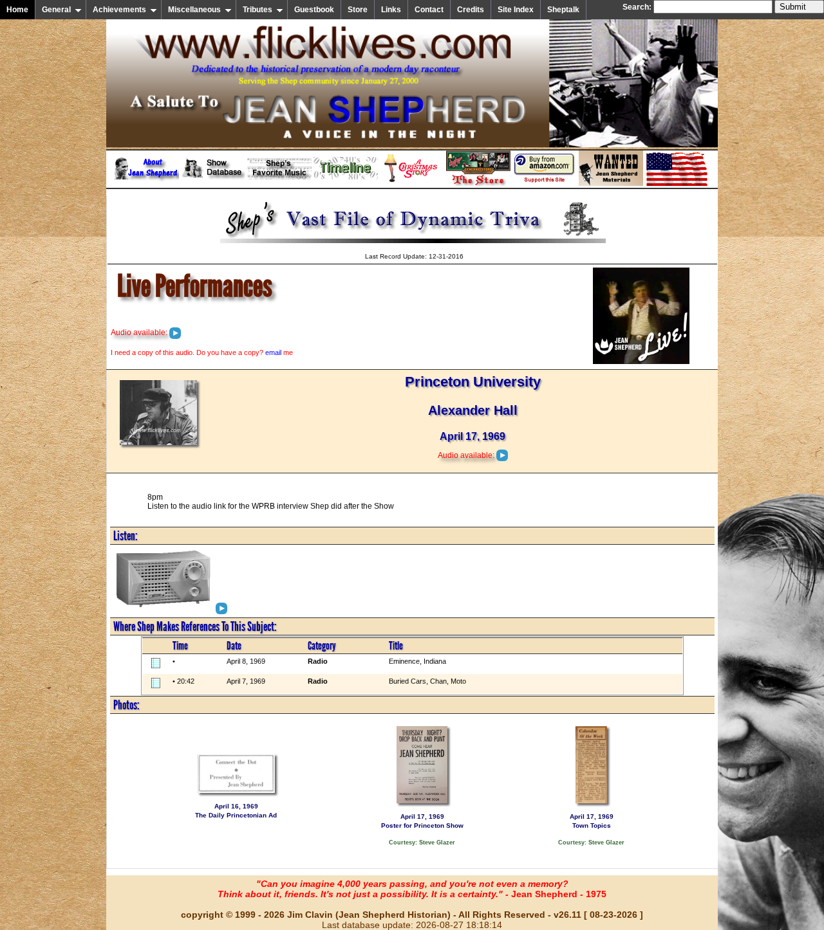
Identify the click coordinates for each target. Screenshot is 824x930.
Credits (470, 9)
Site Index (516, 9)
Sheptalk (563, 9)
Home (17, 9)
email (273, 352)
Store (358, 9)
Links (391, 9)
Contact (429, 9)
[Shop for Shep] (478, 183)
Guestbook (314, 9)
